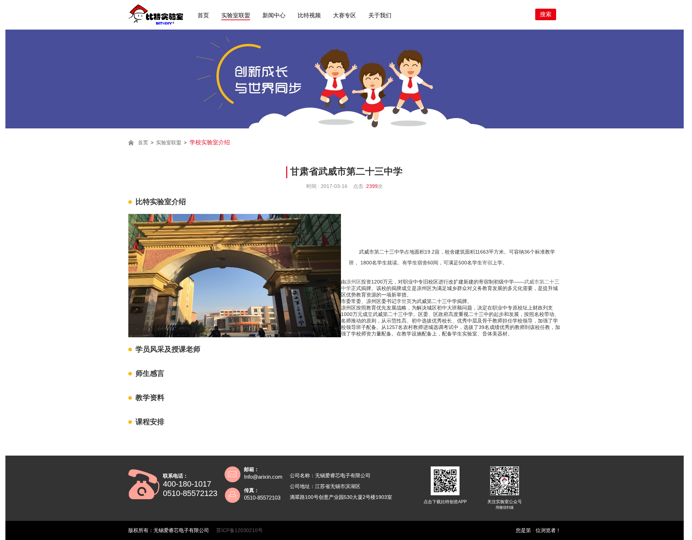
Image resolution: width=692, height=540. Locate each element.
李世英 (404, 301)
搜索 (545, 14)
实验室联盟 (235, 15)
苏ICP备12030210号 (239, 530)
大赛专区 (344, 15)
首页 (203, 15)
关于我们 (379, 15)
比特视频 (309, 15)
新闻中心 (273, 15)
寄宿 (487, 262)
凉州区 (353, 282)
